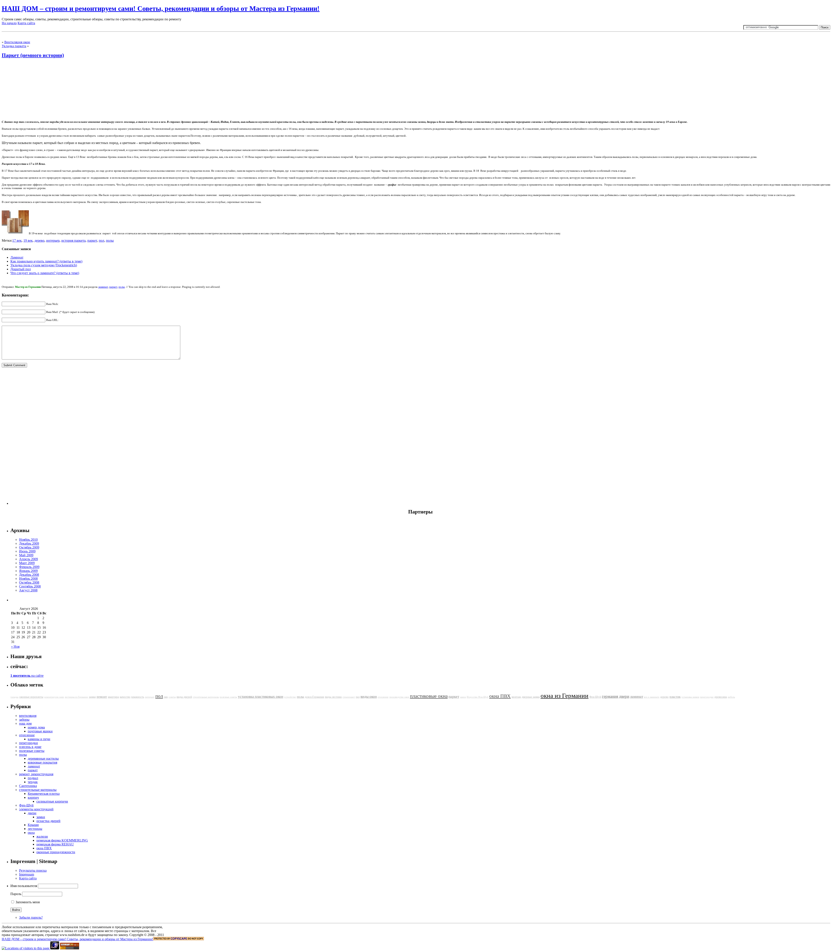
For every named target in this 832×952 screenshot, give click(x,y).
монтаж (516, 696)
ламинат (103, 286)
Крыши (33, 825)
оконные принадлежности (55, 852)
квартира (113, 696)
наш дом (25, 723)
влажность (137, 696)
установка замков (690, 697)
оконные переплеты (31, 696)
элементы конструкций (36, 809)
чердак (33, 782)
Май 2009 (26, 555)
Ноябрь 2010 (28, 539)
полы (110, 240)
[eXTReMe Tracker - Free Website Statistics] (54, 948)
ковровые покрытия (42, 762)
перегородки (706, 697)
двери (624, 696)
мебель (731, 697)
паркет (92, 240)
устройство (290, 697)
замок (463, 697)
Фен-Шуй (595, 696)
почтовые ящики (40, 731)
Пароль (15, 894)
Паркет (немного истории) (33, 55)
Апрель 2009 (28, 559)
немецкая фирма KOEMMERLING (62, 840)
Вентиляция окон (17, 42)
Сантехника (28, 786)
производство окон (399, 697)
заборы (24, 719)
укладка (14, 697)
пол (101, 240)
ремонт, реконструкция (36, 774)
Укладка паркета (14, 46)
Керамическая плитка (44, 793)
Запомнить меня (28, 902)
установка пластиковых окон (260, 697)
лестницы (35, 829)
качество (125, 696)
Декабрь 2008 (29, 574)
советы (172, 697)
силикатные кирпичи (52, 801)
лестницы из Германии (76, 697)
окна (31, 832)
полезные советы (228, 697)
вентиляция (27, 715)
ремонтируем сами (54, 697)
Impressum (26, 874)
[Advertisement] (52, 35)
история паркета (73, 240)
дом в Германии (314, 696)
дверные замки (531, 696)
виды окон (369, 697)
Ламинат (16, 257)
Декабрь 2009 (29, 543)
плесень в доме (30, 747)
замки (92, 696)
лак (166, 696)
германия (610, 696)
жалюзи (42, 836)
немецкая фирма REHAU (55, 844)
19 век (28, 240)
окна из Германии (564, 695)
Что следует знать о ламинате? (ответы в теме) (44, 273)
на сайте (27, 675)
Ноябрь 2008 (28, 578)
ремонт (102, 696)
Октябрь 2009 (29, 547)
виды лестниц (333, 696)
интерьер (53, 240)
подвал (33, 778)
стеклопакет (349, 697)
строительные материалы (206, 697)
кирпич (33, 797)
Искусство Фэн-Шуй (477, 697)
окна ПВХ (500, 696)
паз (358, 696)
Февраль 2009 (29, 567)
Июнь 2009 (27, 551)
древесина (720, 696)
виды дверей (184, 696)
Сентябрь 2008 (30, 586)
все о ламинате (651, 697)
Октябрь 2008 (29, 582)
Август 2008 (28, 590)
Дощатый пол (20, 269)
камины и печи (39, 739)
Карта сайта (26, 23)
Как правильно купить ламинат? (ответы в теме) (46, 261)
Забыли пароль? (31, 917)
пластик (675, 696)
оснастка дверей (48, 821)
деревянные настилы (43, 758)
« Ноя (15, 646)
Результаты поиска (33, 870)
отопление (383, 697)
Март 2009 (27, 563)
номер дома (36, 727)
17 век (17, 240)
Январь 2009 (28, 571)
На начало (9, 23)
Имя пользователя (23, 886)
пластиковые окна (429, 696)
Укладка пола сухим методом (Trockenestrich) (43, 265)
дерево (39, 240)
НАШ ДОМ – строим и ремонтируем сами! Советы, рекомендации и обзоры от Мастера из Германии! (161, 8)
